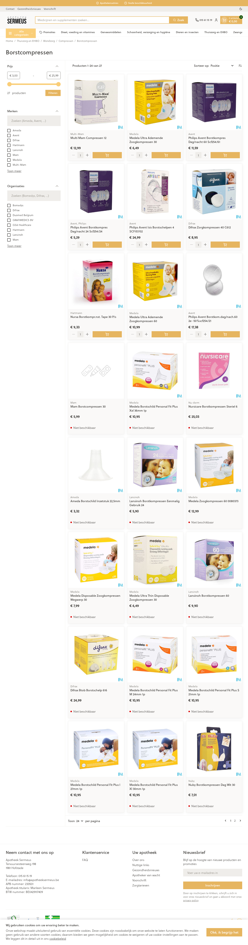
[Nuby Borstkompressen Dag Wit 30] (214, 749)
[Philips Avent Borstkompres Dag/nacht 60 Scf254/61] (214, 102)
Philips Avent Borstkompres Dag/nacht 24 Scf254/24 (88, 229)
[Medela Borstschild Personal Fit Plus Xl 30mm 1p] (155, 749)
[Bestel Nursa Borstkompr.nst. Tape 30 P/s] (107, 334)
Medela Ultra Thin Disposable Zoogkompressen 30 (149, 597)
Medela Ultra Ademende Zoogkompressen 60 (146, 319)
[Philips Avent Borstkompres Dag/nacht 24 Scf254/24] (96, 192)
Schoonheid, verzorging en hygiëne (148, 32)
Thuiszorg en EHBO (215, 32)
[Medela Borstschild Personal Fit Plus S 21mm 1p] (214, 654)
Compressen (66, 41)
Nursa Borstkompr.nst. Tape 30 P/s (93, 317)
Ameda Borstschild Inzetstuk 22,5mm (95, 501)
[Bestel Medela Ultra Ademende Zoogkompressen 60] (166, 334)
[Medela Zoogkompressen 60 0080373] (214, 465)
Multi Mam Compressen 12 (88, 138)
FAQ (85, 860)
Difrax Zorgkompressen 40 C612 (209, 227)
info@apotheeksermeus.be (41, 880)
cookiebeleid (57, 938)
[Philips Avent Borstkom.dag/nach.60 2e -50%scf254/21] (214, 281)
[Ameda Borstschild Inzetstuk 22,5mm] (96, 465)
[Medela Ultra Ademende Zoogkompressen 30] (155, 102)
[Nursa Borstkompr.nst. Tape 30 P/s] (96, 281)
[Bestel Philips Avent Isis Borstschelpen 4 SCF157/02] (166, 245)
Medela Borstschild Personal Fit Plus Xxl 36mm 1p (153, 408)
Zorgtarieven (140, 885)
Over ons (138, 860)
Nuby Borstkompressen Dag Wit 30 (211, 785)
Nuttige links (140, 865)
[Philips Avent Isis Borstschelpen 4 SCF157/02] (155, 192)
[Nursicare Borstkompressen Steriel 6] (214, 371)
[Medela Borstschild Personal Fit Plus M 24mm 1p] (155, 654)
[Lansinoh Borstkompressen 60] (214, 560)
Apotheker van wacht (146, 875)
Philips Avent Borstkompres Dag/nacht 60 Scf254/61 (206, 140)
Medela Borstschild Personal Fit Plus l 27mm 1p (95, 787)
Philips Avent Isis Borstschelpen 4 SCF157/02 (151, 229)
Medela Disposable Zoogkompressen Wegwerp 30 (95, 597)
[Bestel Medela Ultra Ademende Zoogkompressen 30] (166, 155)
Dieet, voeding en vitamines (78, 32)
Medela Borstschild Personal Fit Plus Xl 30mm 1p (153, 787)
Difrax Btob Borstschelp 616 (88, 690)
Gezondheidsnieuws (29, 9)
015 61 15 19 (25, 876)
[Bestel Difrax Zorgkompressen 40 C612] (225, 245)
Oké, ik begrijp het (224, 932)
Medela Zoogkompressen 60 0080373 (213, 501)
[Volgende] (239, 820)
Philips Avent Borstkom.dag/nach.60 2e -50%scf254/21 (212, 319)
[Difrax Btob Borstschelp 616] (96, 654)
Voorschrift (50, 9)
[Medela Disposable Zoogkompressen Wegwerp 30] (96, 560)
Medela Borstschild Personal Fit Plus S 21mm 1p (213, 692)
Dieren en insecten (187, 32)
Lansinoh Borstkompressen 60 (208, 595)
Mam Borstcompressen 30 (88, 406)
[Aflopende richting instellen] (240, 65)
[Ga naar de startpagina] (17, 20)
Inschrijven (212, 885)
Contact (10, 9)
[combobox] (102, 20)
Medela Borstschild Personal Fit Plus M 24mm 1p (153, 692)
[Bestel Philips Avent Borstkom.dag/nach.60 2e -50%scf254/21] (225, 334)
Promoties (49, 32)
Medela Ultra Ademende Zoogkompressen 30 (146, 140)
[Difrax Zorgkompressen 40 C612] (214, 192)
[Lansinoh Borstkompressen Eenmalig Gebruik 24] (155, 465)
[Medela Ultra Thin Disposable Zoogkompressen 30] (155, 560)
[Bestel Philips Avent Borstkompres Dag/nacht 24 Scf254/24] (107, 245)
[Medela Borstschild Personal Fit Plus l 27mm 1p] (96, 749)
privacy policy (190, 900)
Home (9, 41)
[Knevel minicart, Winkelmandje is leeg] (224, 20)
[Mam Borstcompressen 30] (96, 371)
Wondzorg (49, 41)
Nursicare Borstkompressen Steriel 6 (212, 406)
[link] (226, 820)
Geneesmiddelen (111, 32)
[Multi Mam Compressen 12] (96, 102)
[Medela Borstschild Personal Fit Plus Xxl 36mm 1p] (155, 371)
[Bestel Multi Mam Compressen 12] (107, 155)
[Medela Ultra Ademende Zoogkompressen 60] (155, 281)
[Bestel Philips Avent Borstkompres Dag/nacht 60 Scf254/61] (225, 155)
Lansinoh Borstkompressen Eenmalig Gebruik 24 (154, 503)
